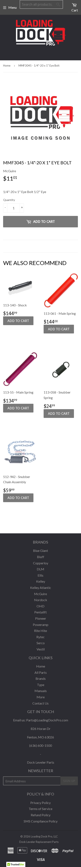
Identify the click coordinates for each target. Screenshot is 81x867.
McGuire (40, 594)
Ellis (40, 575)
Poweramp (40, 625)
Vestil (41, 649)
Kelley (40, 581)
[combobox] (41, 4)
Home (6, 65)
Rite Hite (40, 631)
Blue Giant (40, 550)
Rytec (40, 637)
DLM (40, 569)
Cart (74, 10)
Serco (41, 643)
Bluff (40, 557)
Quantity (9, 200)
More (41, 697)
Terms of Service (40, 809)
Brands (41, 678)
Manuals (40, 691)
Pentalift (40, 612)
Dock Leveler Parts (40, 762)
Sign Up (69, 781)
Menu (12, 7)
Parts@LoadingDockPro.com (47, 720)
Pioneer (40, 618)
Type (40, 685)
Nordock (40, 600)
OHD (40, 606)
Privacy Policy (40, 803)
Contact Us (40, 703)
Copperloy (40, 563)
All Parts (40, 672)
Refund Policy (40, 815)
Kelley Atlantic (40, 588)
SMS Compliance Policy (41, 821)
